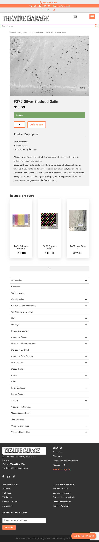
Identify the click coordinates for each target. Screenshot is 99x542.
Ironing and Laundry (20, 330)
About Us (6, 488)
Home (12, 32)
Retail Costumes (49, 388)
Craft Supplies (49, 299)
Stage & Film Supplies (21, 406)
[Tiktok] (54, 10)
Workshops (7, 497)
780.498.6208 (49, 2)
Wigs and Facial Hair (49, 432)
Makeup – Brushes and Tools (49, 343)
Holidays (49, 324)
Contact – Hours (9, 501)
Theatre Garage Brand (20, 413)
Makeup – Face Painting (49, 356)
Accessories (49, 280)
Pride (13, 381)
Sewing (19, 32)
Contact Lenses (49, 293)
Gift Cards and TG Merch (22, 311)
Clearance (15, 286)
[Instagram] (48, 10)
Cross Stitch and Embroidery (49, 305)
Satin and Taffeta (38, 32)
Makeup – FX (49, 362)
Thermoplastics (17, 419)
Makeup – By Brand (49, 350)
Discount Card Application (64, 497)
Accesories (57, 451)
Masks (49, 375)
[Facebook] (42, 10)
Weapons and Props (49, 426)
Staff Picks (6, 492)
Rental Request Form (62, 501)
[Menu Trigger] (92, 16)
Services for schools (61, 492)
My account (7, 506)
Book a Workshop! (61, 506)
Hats (49, 318)
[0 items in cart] (49, 268)
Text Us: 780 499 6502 (84, 536)
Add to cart (36, 124)
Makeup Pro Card (60, 488)
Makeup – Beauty (49, 337)
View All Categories (61, 469)
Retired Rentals (17, 394)
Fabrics (27, 32)
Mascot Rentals (17, 368)
